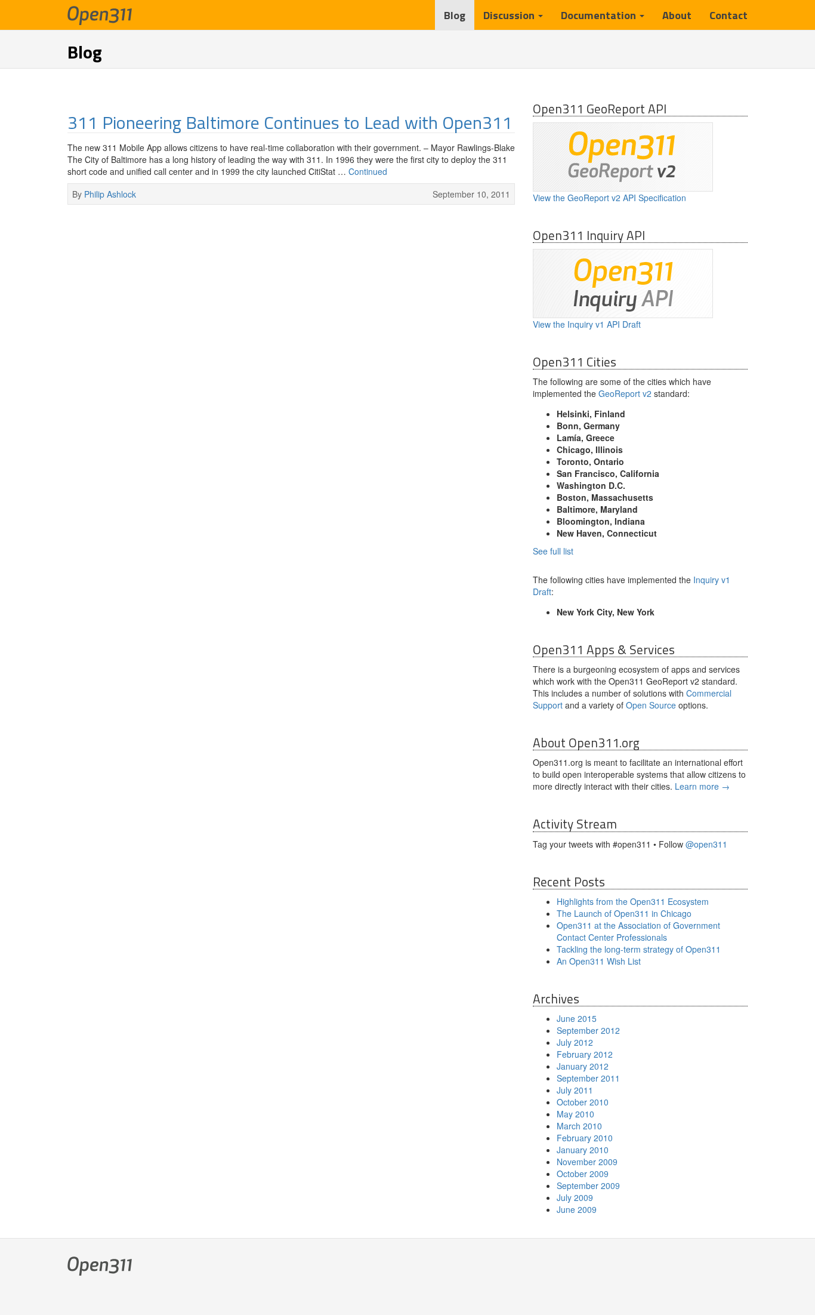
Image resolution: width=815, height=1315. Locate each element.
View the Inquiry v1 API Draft (587, 324)
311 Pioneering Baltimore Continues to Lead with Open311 (290, 122)
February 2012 (585, 1054)
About (676, 15)
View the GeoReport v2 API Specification (609, 198)
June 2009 (577, 1209)
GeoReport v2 (625, 393)
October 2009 (583, 1174)
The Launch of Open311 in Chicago (624, 913)
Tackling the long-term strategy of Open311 (639, 949)
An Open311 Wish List (599, 961)
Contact (728, 15)
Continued (367, 171)
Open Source (651, 705)
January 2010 (583, 1150)
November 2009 (587, 1162)
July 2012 (575, 1042)
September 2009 (588, 1185)
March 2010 (579, 1126)
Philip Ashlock (110, 194)
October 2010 (583, 1102)
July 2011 (575, 1090)
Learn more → (702, 786)
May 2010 (575, 1114)
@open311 (706, 844)
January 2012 (583, 1066)
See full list (553, 551)
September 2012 (588, 1030)
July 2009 (575, 1197)
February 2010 (585, 1138)
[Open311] (99, 15)
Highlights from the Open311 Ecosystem (633, 901)
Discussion (510, 15)
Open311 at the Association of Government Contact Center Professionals (638, 931)
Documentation (599, 15)
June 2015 (577, 1018)
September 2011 (588, 1078)
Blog (454, 15)
